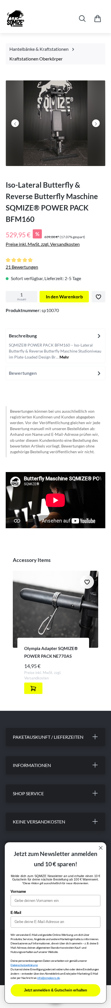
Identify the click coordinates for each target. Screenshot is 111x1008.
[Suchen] (82, 18)
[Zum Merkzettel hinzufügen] (98, 296)
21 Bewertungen (22, 267)
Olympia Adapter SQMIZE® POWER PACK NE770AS (51, 652)
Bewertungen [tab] (23, 373)
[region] (55, 124)
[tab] (55, 346)
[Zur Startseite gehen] (33, 18)
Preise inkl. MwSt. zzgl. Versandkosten (43, 244)
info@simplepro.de (48, 978)
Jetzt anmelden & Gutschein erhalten (55, 990)
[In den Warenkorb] (33, 688)
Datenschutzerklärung (24, 965)
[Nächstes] (96, 123)
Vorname (18, 892)
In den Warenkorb (64, 296)
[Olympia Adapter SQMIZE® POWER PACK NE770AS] (55, 609)
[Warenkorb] (97, 18)
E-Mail (16, 913)
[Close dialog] (101, 848)
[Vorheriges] (15, 123)
